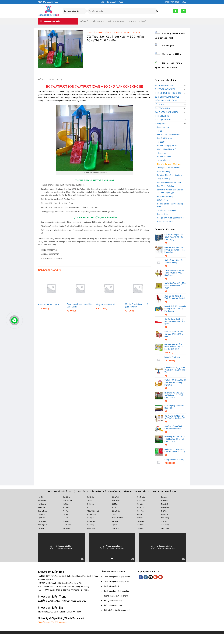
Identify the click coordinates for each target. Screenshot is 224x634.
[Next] (151, 380)
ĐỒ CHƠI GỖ (159, 104)
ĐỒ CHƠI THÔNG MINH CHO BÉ (167, 97)
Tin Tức (132, 21)
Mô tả (41, 79)
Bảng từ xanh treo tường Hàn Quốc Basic (79, 305)
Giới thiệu (84, 21)
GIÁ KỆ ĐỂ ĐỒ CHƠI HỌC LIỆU (166, 112)
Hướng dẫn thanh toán (113, 605)
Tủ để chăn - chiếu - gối (166, 210)
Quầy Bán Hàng (163, 171)
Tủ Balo (160, 131)
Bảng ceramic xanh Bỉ (105, 304)
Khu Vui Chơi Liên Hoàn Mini (168, 135)
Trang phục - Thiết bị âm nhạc (169, 168)
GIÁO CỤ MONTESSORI (164, 85)
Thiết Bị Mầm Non (115, 21)
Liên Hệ (142, 21)
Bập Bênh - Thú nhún (165, 186)
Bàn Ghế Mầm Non (164, 138)
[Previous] (38, 380)
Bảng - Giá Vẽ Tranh (165, 221)
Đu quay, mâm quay (165, 196)
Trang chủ (91, 32)
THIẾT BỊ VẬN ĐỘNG (163, 120)
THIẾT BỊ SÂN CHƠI (162, 108)
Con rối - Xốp (162, 214)
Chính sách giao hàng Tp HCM (116, 581)
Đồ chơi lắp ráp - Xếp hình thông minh (170, 205)
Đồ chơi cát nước (164, 157)
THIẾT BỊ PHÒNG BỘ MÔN (165, 89)
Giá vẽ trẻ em (162, 200)
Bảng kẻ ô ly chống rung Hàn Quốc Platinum (137, 305)
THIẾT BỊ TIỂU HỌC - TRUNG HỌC (168, 93)
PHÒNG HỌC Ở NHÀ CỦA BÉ (166, 101)
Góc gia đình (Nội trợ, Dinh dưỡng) (170, 218)
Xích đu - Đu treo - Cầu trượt (128, 32)
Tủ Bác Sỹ (161, 142)
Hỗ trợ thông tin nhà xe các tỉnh (117, 610)
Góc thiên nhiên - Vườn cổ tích (169, 182)
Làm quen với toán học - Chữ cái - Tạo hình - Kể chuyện (170, 191)
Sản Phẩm (97, 21)
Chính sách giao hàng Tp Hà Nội (117, 577)
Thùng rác (161, 153)
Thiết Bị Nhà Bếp (163, 179)
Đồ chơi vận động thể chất (167, 146)
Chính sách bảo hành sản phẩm (117, 591)
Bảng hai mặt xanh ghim (48, 304)
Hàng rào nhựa (163, 127)
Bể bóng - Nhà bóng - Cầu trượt (169, 175)
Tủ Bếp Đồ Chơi (163, 160)
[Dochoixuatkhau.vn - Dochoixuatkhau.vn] (48, 11)
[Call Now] (14, 320)
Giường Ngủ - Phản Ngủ (166, 149)
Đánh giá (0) (55, 79)
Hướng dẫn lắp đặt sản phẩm (116, 596)
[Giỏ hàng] (183, 11)
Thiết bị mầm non (105, 32)
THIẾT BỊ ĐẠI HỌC (162, 116)
